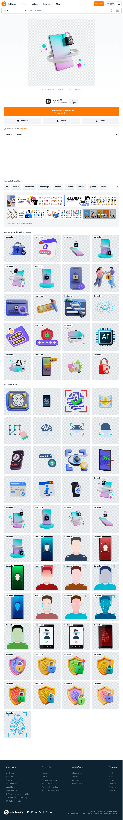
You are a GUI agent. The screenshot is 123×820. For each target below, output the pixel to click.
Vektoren (12, 4)
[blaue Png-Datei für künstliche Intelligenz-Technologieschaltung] (105, 307)
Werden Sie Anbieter (79, 783)
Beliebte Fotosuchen (50, 787)
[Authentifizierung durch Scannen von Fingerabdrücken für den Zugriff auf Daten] (47, 430)
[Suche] (109, 10)
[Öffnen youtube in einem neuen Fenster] (51, 812)
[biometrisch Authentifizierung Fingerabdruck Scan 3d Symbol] (76, 401)
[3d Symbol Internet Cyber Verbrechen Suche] (76, 307)
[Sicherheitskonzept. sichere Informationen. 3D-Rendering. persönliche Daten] (17, 248)
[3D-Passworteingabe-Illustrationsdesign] (47, 248)
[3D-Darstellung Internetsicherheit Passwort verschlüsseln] (17, 307)
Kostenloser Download (61, 111)
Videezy (8, 780)
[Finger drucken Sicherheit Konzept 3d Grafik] (47, 666)
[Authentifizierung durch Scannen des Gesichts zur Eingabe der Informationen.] (105, 430)
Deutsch (111, 783)
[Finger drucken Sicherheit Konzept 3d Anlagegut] (17, 666)
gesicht (81, 186)
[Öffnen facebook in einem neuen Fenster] (28, 812)
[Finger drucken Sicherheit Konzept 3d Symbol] (76, 695)
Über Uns (75, 780)
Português (112, 780)
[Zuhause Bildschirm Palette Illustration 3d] (47, 307)
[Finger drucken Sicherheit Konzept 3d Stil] (105, 695)
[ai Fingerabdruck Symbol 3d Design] (17, 401)
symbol (92, 186)
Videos (35, 4)
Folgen (72, 103)
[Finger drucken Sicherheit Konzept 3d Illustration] (17, 695)
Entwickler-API (11, 790)
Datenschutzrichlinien (92, 813)
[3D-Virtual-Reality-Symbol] (76, 337)
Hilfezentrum (76, 773)
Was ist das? (24, 129)
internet (58, 186)
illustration (29, 186)
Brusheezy (9, 773)
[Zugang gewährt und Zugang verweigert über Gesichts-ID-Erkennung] (47, 636)
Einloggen (108, 4)
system (70, 186)
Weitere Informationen (14, 134)
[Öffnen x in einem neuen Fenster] (47, 812)
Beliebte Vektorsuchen (51, 783)
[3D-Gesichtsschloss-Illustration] (76, 248)
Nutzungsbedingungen (74, 813)
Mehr (58, 4)
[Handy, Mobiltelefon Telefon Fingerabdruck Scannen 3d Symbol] (105, 460)
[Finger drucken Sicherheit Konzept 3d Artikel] (47, 695)
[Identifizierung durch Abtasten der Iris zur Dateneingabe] (76, 430)
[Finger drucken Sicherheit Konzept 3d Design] (76, 666)
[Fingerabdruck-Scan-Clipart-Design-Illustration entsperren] (105, 636)
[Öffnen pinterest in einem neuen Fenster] (40, 812)
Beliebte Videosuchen (50, 790)
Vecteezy (8, 776)
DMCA (44, 776)
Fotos (24, 4)
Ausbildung (10, 787)
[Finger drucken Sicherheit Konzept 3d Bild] (105, 666)
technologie (44, 186)
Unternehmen (11, 783)
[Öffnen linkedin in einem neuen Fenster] (36, 812)
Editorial (46, 4)
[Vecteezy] (3, 3)
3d (7, 186)
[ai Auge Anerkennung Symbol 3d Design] (76, 460)
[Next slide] (113, 187)
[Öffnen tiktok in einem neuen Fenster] (43, 812)
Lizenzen (45, 773)
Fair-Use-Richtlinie (108, 813)
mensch (16, 186)
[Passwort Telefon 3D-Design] (47, 366)
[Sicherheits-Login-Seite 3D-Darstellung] (47, 337)
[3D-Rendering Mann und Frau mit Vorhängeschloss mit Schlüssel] (105, 278)
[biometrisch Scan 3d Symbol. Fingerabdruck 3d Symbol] (105, 401)
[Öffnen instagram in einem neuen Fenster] (32, 812)
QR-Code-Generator (13, 801)
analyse (104, 186)
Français (111, 787)
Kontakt (74, 776)
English (111, 773)
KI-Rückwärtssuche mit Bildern (17, 794)
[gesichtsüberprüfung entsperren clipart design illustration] (47, 548)
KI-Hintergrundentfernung (16, 797)
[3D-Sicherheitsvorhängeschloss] (105, 366)
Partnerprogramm (49, 780)
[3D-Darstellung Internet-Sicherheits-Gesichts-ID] (76, 278)
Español (111, 776)
